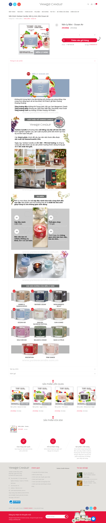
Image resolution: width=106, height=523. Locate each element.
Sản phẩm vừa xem (53, 420)
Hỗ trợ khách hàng (53, 447)
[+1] (73, 44)
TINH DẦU (20, 11)
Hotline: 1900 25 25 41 (16, 488)
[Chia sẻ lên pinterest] (71, 44)
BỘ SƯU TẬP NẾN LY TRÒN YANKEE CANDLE (89, 474)
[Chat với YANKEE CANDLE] (15, 4)
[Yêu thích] (56, 25)
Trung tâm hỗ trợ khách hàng (40, 472)
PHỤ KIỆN (37, 11)
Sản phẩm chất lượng (82, 447)
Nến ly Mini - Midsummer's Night (86, 407)
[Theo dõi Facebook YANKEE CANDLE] (10, 4)
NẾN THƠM (12, 11)
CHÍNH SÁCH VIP (74, 11)
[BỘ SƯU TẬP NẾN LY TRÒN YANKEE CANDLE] (79, 475)
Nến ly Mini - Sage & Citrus (40, 407)
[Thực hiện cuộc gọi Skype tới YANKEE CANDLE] (91, 508)
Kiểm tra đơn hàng (37, 474)
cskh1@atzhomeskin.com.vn (18, 490)
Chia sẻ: (63, 44)
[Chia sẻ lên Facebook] (67, 44)
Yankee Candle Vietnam (63, 468)
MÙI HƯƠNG (45, 11)
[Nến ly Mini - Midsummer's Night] (86, 396)
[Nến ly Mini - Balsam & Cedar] (20, 396)
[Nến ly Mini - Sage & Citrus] (42, 396)
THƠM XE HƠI (29, 11)
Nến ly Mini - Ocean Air (23, 426)
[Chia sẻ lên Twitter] (69, 44)
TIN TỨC (52, 11)
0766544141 (93, 44)
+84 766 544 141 (15, 485)
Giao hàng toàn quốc (23, 447)
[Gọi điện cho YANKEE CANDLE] (19, 4)
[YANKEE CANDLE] (19, 468)
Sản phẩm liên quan (53, 384)
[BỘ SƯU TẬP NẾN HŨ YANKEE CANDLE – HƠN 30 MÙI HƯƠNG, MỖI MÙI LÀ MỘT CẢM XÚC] (79, 483)
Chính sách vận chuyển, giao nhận (41, 477)
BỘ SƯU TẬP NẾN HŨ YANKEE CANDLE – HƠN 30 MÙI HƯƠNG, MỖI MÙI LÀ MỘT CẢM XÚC (90, 482)
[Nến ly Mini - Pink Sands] (64, 396)
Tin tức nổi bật (82, 468)
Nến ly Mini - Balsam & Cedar (18, 407)
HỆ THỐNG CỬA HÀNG (63, 11)
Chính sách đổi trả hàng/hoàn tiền (41, 481)
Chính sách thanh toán (38, 479)
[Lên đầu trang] (103, 520)
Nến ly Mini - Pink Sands (61, 407)
